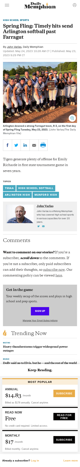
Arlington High (17, 194)
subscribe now (54, 270)
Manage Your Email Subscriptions (40, 320)
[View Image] (72, 118)
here (58, 275)
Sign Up (40, 310)
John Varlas (14, 46)
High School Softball (36, 188)
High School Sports (16, 20)
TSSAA (9, 188)
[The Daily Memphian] (40, 6)
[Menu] (7, 6)
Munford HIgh (45, 194)
